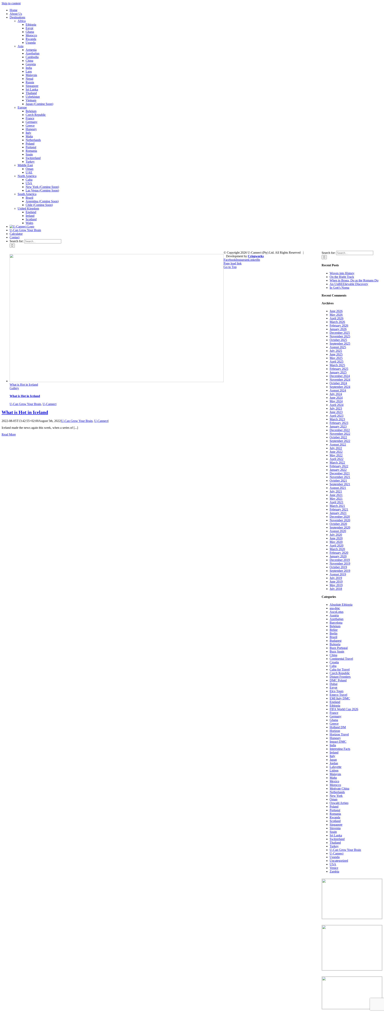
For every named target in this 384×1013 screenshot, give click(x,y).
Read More (9, 434)
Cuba (333, 666)
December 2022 (340, 430)
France (334, 712)
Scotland (335, 821)
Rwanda (335, 817)
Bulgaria (335, 644)
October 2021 (338, 480)
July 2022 (336, 448)
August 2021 (338, 487)
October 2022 (338, 437)
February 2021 (339, 509)
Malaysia (335, 774)
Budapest (335, 640)
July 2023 (336, 408)
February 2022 (339, 466)
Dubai (333, 684)
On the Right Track (342, 276)
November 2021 (340, 477)
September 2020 (340, 527)
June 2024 (336, 397)
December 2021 (340, 473)
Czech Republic (340, 673)
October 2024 (338, 383)
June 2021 (336, 495)
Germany (335, 716)
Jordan (334, 763)
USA (333, 864)
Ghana (334, 720)
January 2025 (338, 372)
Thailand (335, 842)
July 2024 (336, 394)
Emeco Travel (338, 694)
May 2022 (336, 455)
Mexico (334, 781)
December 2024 (340, 376)
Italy (332, 756)
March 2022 (337, 462)
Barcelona (336, 622)
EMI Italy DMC (340, 698)
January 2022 (338, 469)
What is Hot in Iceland (24, 384)
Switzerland (337, 839)
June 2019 (336, 581)
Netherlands (337, 792)
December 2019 (340, 560)
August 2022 (338, 444)
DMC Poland (338, 680)
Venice (334, 868)
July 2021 (336, 491)
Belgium (335, 626)
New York (336, 795)
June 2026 (336, 311)
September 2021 (340, 484)
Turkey (334, 846)
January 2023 (338, 426)
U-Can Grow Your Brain (25, 404)
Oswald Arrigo (339, 803)
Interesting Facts (340, 749)
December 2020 (340, 516)
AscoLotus (336, 611)
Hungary (335, 738)
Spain (333, 831)
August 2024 (338, 390)
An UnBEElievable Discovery (349, 284)
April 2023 (336, 415)
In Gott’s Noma (339, 287)
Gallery (14, 388)
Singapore (336, 824)
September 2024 (340, 386)
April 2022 (336, 459)
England (335, 702)
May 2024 (336, 401)
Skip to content (11, 3)
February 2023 (339, 423)
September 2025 (340, 343)
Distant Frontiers (340, 676)
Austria (334, 615)
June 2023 (336, 412)
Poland (334, 806)
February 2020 (339, 552)
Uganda (335, 857)
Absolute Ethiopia (341, 604)
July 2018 (336, 588)
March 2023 (337, 419)
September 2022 (340, 441)
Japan (333, 759)
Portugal (335, 810)
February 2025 (339, 368)
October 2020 (338, 524)
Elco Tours (336, 691)
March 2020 (337, 549)
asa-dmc (335, 608)
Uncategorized (339, 860)
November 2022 (340, 433)
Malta (333, 777)
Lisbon (334, 770)
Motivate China (339, 788)
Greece (334, 723)
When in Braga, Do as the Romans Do (354, 280)
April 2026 (336, 318)
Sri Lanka (336, 835)
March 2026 (337, 322)
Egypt (333, 687)
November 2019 (340, 563)
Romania (335, 813)
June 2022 (336, 451)
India (333, 745)
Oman (333, 799)
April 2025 (336, 361)
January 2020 (338, 556)
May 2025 (336, 358)
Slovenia (335, 828)
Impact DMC (338, 741)
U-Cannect (49, 404)
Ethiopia (335, 705)
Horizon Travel (339, 734)
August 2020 (338, 531)
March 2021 (337, 506)
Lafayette (335, 767)
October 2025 (338, 340)
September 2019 (340, 570)
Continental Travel (341, 658)
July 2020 (336, 534)
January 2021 (338, 513)
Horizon (335, 731)
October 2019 (338, 567)
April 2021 (336, 502)
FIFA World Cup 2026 (344, 709)
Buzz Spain (337, 651)
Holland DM (338, 727)
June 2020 (336, 538)
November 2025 (340, 336)
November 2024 (340, 379)
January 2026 (338, 329)
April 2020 (336, 545)
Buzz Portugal (339, 648)
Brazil (333, 637)
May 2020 (336, 542)
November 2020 (340, 520)
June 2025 (336, 354)
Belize (334, 630)
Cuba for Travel (340, 669)
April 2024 (336, 405)
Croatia (334, 662)
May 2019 (336, 585)
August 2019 (338, 574)
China (333, 655)
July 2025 (336, 350)
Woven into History (342, 273)
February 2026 (339, 325)
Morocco (335, 785)
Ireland (334, 752)
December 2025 (340, 332)
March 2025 (337, 365)
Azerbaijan (336, 619)
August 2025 (338, 347)
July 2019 (336, 578)
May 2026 (336, 314)
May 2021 (336, 498)
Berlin (333, 633)
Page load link (233, 263)
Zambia (334, 871)
